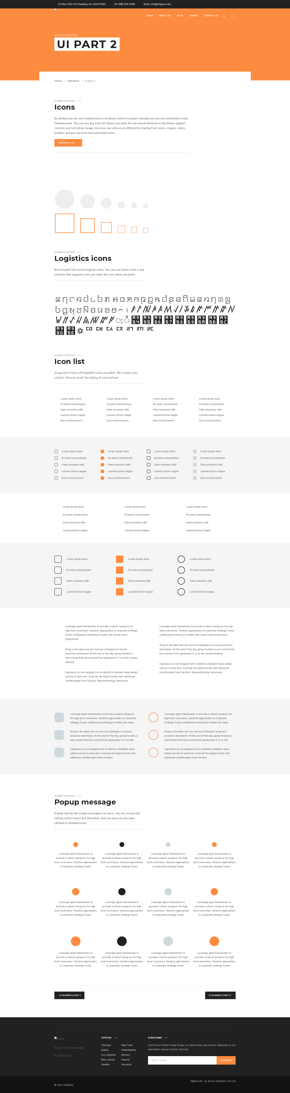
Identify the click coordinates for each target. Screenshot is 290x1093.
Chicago (106, 1045)
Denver (125, 1059)
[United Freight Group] (67, 15)
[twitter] (222, 4)
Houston (126, 1064)
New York (126, 1045)
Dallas (105, 1050)
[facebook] (216, 4)
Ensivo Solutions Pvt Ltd (222, 1081)
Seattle (105, 1064)
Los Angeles (108, 1054)
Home (58, 80)
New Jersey (108, 1059)
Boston (125, 1054)
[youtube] (227, 4)
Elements (73, 80)
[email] (233, 4)
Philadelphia (128, 1050)
